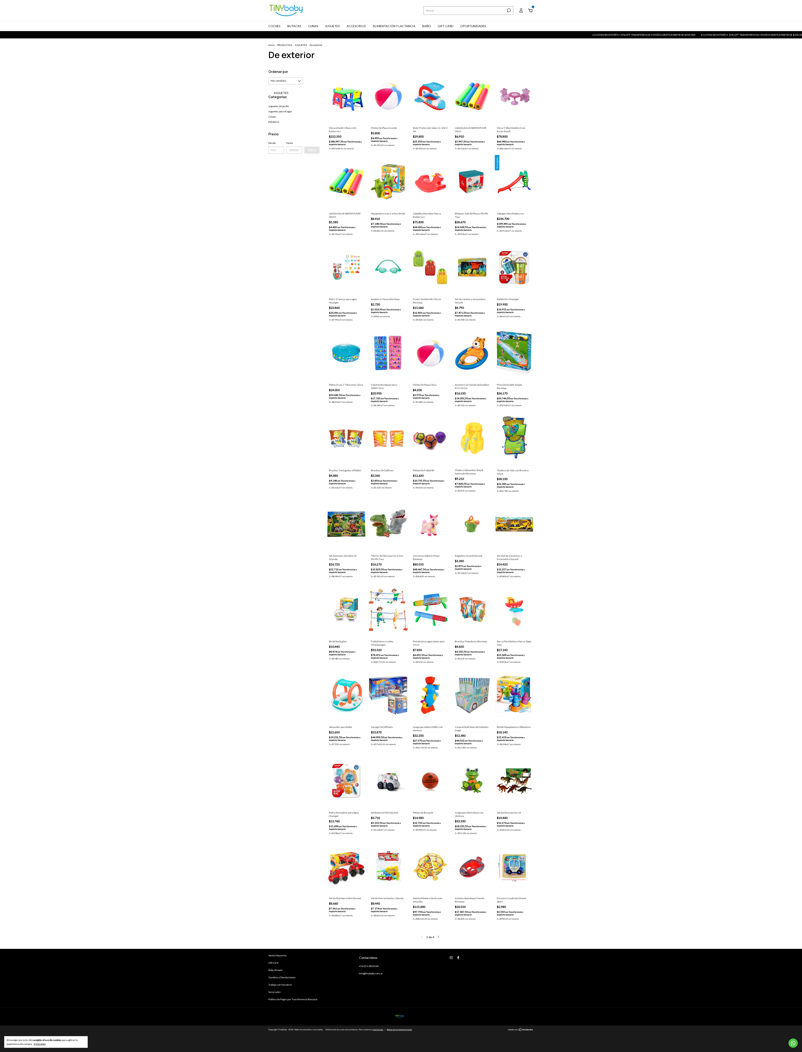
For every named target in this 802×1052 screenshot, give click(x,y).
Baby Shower (275, 970)
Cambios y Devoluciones (282, 977)
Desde (272, 142)
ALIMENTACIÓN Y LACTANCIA (394, 26)
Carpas (272, 116)
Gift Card (273, 962)
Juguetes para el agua (280, 111)
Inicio (271, 45)
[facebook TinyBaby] (458, 957)
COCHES (274, 26)
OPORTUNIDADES (473, 26)
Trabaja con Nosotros (280, 984)
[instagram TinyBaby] (451, 957)
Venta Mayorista (277, 955)
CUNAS (313, 26)
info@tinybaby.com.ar (371, 973)
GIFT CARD (445, 26)
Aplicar (311, 150)
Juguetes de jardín (278, 106)
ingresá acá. (377, 1029)
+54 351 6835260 (369, 966)
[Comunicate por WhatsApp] (793, 1043)
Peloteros (273, 121)
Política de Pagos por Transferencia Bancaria (292, 999)
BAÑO (426, 26)
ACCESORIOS (356, 26)
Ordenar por (278, 71)
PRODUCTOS (284, 45)
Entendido (40, 1044)
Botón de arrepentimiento (399, 1029)
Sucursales (274, 992)
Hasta (289, 142)
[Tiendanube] (521, 1030)
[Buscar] (508, 10)
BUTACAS (294, 26)
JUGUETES (332, 26)
